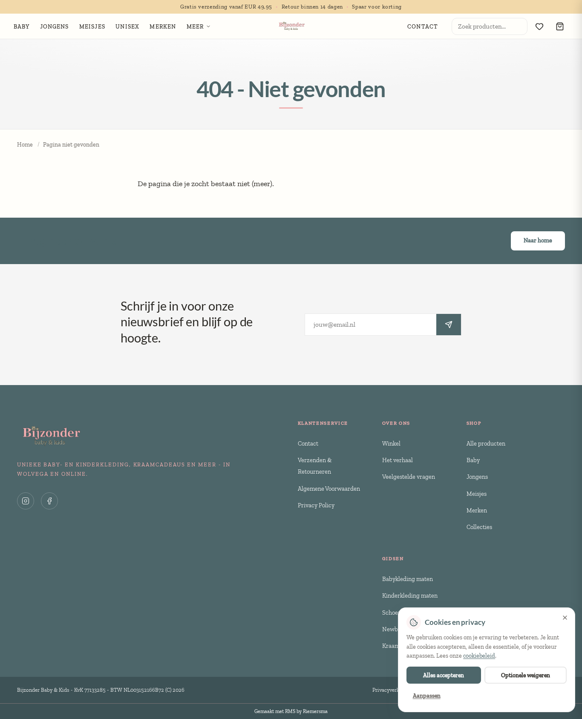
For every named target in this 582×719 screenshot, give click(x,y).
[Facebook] (49, 500)
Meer (195, 26)
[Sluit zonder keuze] (565, 618)
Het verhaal (397, 460)
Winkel (391, 443)
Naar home (538, 240)
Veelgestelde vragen (408, 476)
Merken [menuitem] (163, 26)
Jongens (477, 476)
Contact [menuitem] (422, 26)
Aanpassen (427, 695)
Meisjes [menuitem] (92, 26)
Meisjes (477, 494)
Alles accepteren (443, 675)
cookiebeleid (479, 655)
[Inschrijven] (448, 324)
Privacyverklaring (392, 690)
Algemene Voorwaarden (329, 488)
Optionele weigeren (525, 675)
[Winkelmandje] (559, 26)
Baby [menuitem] (21, 26)
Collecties (479, 527)
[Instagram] (25, 500)
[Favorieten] (539, 26)
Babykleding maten (407, 579)
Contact (308, 443)
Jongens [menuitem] (54, 26)
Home (25, 144)
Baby (473, 460)
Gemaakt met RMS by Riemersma (291, 711)
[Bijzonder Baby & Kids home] (291, 26)
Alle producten (486, 443)
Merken (477, 510)
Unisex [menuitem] (127, 26)
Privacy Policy (316, 505)
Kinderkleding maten (410, 595)
